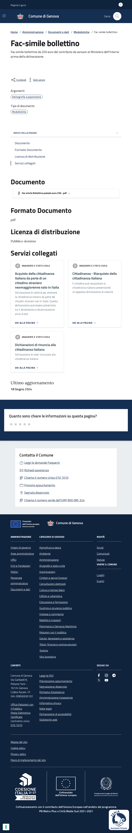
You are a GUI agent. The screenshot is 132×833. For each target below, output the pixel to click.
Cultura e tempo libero (52, 590)
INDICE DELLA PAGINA (25, 133)
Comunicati (103, 553)
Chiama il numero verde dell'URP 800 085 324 (54, 500)
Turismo (43, 650)
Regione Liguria (18, 5)
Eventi (100, 581)
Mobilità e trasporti (50, 620)
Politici (14, 572)
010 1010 (16, 725)
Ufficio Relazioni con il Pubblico (22, 706)
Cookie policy (18, 748)
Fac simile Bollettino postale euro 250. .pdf (44, 193)
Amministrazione (32, 32)
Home (14, 32)
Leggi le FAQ (46, 675)
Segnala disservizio (36, 492)
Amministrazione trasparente (56, 698)
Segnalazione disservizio (53, 687)
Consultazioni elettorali (52, 584)
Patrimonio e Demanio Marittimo (57, 626)
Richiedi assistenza (36, 470)
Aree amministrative (22, 553)
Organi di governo (21, 547)
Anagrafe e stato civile (52, 566)
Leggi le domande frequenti (42, 462)
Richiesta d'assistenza (51, 692)
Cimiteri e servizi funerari (53, 578)
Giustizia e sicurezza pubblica (55, 608)
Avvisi (100, 547)
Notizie (101, 560)
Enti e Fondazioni (20, 566)
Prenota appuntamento (39, 485)
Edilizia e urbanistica (50, 596)
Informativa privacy (50, 703)
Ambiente (45, 553)
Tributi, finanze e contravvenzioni (58, 644)
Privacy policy (18, 754)
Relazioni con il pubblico (52, 632)
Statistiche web (48, 720)
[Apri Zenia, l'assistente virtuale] (119, 820)
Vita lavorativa (47, 657)
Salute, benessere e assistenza (56, 638)
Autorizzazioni (47, 572)
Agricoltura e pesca (50, 547)
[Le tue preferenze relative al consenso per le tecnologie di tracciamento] (6, 827)
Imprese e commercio (51, 614)
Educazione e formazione (53, 602)
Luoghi (100, 575)
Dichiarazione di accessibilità (55, 714)
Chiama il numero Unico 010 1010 (46, 477)
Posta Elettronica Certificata (20, 715)
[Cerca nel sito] (117, 16)
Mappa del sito (19, 742)
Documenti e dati (58, 32)
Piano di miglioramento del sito (28, 760)
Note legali (45, 709)
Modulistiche (81, 32)
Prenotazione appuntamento (55, 681)
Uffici (13, 560)
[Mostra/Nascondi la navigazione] (4, 16)
